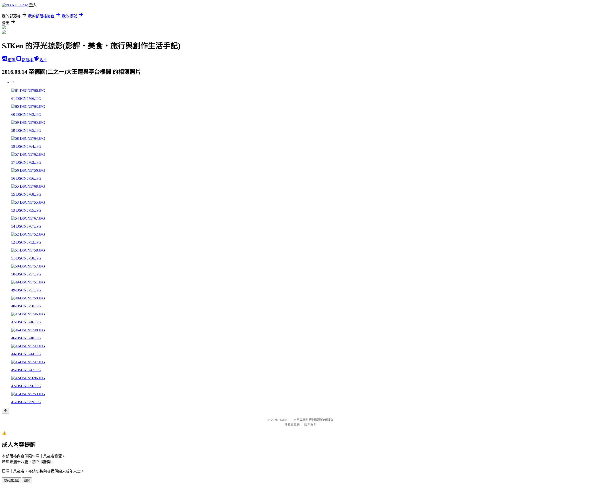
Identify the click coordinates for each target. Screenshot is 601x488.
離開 (27, 480)
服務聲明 (310, 424)
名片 (43, 60)
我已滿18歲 (11, 480)
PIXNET (283, 420)
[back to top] (5, 411)
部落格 (28, 60)
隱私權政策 (292, 424)
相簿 (12, 60)
